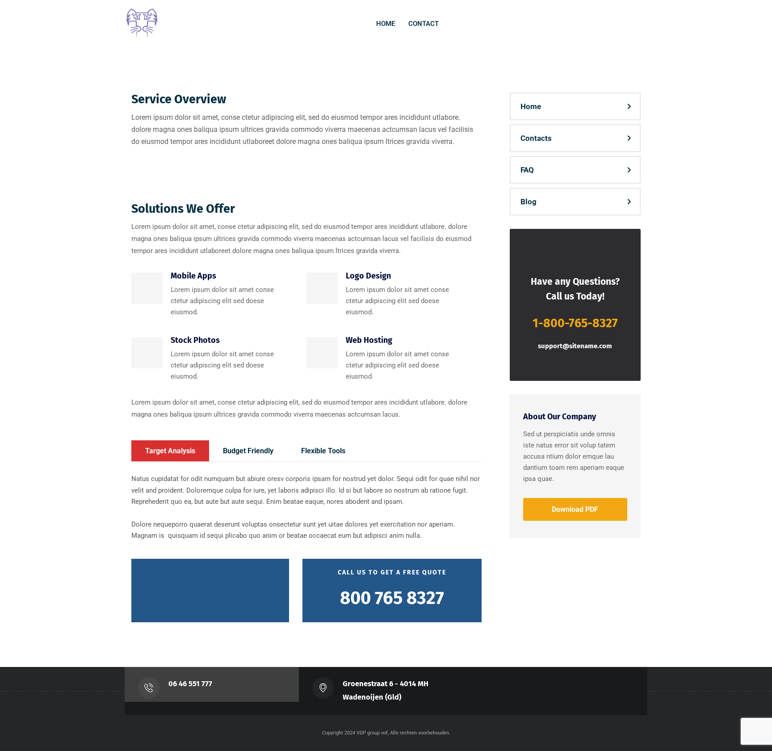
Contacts (536, 138)
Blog (528, 201)
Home (530, 106)
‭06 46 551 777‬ (190, 683)
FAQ (527, 169)
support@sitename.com (575, 346)
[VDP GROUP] (142, 24)
